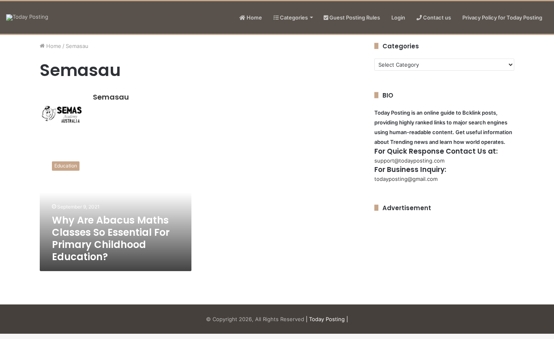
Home (253, 17)
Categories (293, 17)
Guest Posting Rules (354, 17)
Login (398, 17)
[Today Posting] (27, 17)
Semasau (111, 97)
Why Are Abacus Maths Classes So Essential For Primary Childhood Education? (111, 238)
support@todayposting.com (409, 160)
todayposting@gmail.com (406, 179)
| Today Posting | (327, 319)
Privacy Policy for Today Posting (502, 17)
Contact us (436, 17)
